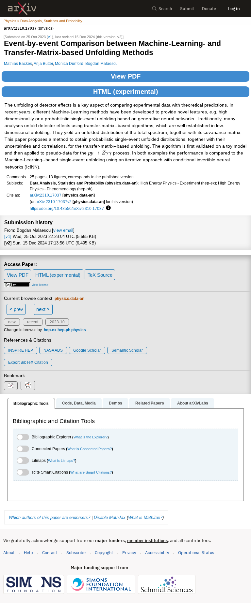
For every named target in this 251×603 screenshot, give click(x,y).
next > (43, 309)
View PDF (126, 76)
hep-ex (50, 330)
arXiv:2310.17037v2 (54, 201)
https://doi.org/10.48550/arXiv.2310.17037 (67, 208)
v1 (50, 37)
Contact (49, 552)
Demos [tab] (115, 403)
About (9, 552)
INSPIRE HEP (20, 350)
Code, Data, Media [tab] (79, 403)
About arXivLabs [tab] (192, 403)
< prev (16, 309)
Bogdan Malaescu (101, 63)
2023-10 (57, 322)
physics (78, 330)
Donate (209, 8)
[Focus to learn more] (107, 208)
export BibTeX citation (28, 362)
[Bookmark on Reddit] (28, 385)
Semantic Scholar (127, 350)
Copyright (104, 552)
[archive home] (22, 8)
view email (63, 230)
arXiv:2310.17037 (45, 195)
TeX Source (100, 275)
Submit (187, 8)
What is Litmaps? (61, 461)
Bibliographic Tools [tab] (31, 403)
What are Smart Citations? (91, 472)
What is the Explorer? (91, 437)
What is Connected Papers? (89, 449)
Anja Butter (43, 63)
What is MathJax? (145, 517)
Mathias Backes (18, 63)
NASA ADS (53, 350)
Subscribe (76, 552)
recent (32, 322)
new (12, 322)
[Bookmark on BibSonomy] (11, 385)
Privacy (129, 552)
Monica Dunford (69, 63)
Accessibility (157, 552)
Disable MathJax (110, 517)
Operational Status (196, 552)
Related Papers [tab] (149, 403)
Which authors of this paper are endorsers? (49, 517)
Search (165, 8)
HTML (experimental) (125, 91)
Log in (234, 8)
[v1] (7, 236)
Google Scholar (87, 350)
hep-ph (64, 330)
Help (28, 552)
